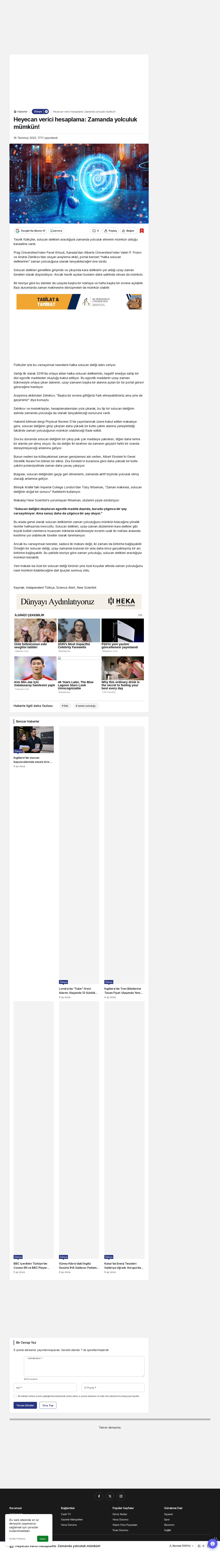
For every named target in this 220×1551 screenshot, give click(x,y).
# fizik (65, 705)
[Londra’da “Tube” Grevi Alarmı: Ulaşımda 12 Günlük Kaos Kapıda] (79, 862)
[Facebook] (99, 1496)
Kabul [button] (43, 1539)
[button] (181, 1545)
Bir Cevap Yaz (26, 1342)
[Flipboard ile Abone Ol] (56, 231)
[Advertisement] (110, 27)
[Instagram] (121, 1496)
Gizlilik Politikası (17, 1538)
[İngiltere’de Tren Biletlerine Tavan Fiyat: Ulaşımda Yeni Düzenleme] (124, 862)
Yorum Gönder (25, 1405)
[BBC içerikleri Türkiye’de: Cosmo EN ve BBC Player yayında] (34, 1137)
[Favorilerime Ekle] (142, 231)
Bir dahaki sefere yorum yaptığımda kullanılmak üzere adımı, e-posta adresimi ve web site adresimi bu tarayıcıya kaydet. (78, 1396)
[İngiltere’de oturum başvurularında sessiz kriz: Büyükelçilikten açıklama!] (34, 862)
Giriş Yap (47, 1405)
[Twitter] (110, 1496)
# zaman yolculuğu (85, 705)
